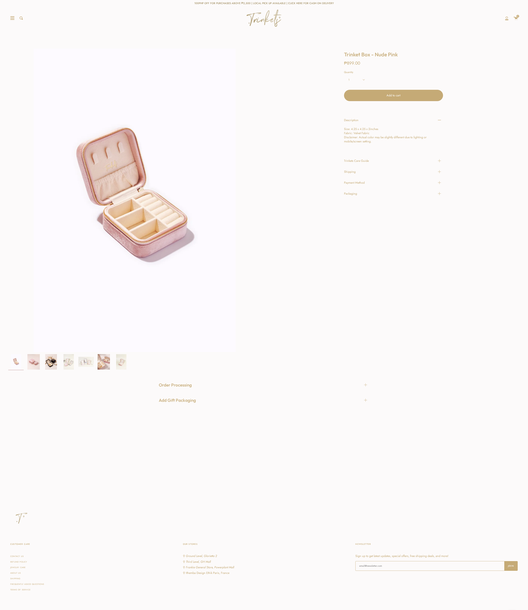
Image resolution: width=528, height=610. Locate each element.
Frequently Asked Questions (27, 584)
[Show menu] (12, 18)
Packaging (350, 194)
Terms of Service (20, 589)
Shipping (350, 172)
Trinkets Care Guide (356, 161)
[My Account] (507, 18)
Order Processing (175, 385)
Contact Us (17, 556)
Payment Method (354, 183)
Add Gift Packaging (177, 400)
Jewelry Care (18, 567)
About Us (15, 573)
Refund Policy (18, 561)
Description (351, 120)
